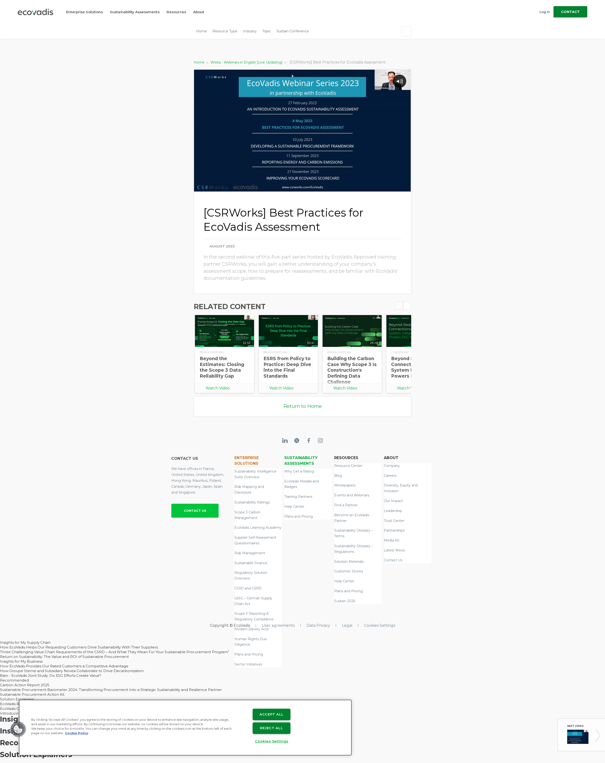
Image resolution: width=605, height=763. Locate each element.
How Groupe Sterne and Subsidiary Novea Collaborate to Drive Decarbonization (72, 671)
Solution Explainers (17, 699)
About (198, 12)
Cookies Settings (379, 625)
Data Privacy (318, 625)
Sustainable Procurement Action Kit (32, 694)
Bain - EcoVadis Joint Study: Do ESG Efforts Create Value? (50, 675)
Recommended (14, 680)
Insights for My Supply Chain (25, 642)
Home (201, 31)
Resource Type (224, 31)
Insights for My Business (21, 661)
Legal (347, 625)
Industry (250, 31)
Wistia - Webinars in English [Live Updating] (247, 62)
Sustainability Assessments (135, 12)
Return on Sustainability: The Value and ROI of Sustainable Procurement (64, 656)
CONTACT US (195, 510)
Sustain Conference (293, 31)
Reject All (271, 728)
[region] (185, 727)
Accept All (271, 714)
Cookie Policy (76, 733)
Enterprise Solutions (84, 12)
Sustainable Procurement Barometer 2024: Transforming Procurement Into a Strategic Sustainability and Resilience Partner (111, 689)
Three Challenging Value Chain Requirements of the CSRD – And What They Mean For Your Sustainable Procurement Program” (114, 652)
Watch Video (218, 388)
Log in (545, 12)
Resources (176, 12)
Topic (266, 31)
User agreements (278, 625)
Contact (570, 12)
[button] (18, 729)
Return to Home (302, 406)
